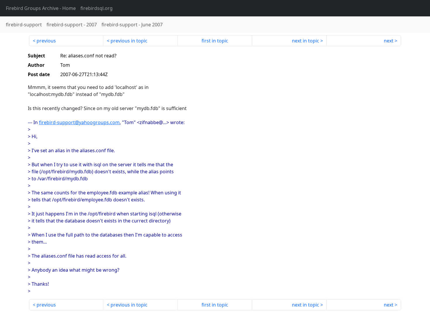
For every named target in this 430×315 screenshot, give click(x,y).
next (388, 40)
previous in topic (129, 40)
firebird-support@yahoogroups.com (79, 122)
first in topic (215, 40)
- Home (41, 8)
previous (46, 40)
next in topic (305, 40)
